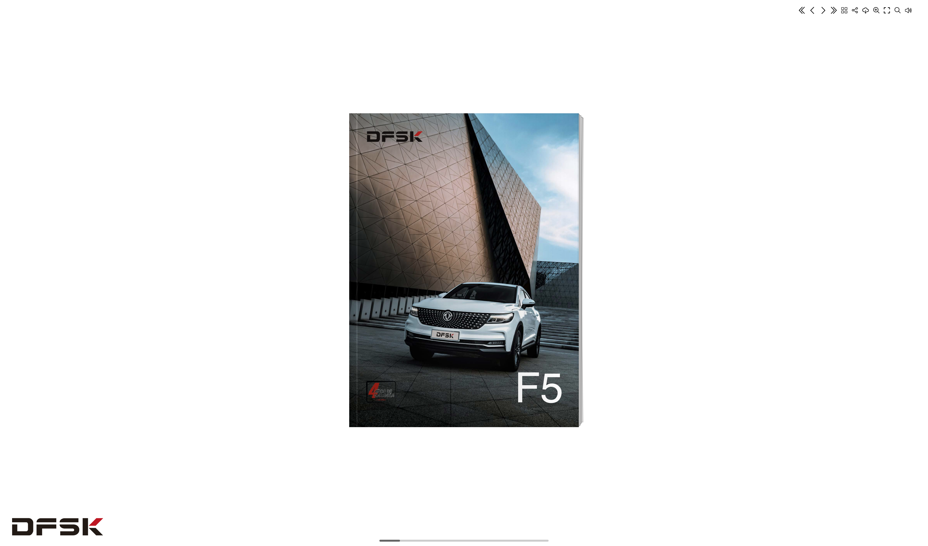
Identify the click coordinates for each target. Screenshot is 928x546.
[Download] (866, 10)
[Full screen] (887, 10)
